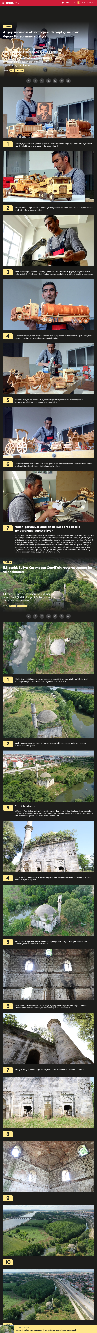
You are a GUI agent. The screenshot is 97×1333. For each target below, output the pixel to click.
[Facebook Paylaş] (35, 80)
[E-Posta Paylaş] (68, 80)
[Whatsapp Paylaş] (61, 80)
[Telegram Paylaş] (55, 80)
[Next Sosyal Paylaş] (28, 80)
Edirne (12, 606)
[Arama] (74, 2)
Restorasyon (22, 606)
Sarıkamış (19, 70)
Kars (11, 70)
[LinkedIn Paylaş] (48, 80)
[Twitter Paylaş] (42, 80)
